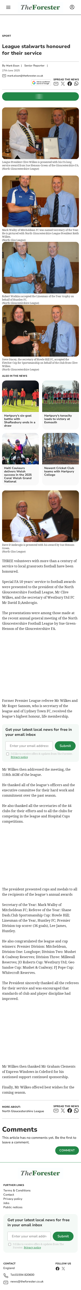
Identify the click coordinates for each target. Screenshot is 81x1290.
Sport (6, 36)
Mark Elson (12, 65)
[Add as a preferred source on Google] (41, 82)
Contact (8, 1195)
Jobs (6, 1203)
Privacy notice (19, 757)
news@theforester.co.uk (26, 1281)
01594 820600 (24, 1275)
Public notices (12, 1207)
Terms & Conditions (17, 1190)
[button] (8, 7)
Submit (65, 746)
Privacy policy (12, 1199)
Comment (67, 1150)
